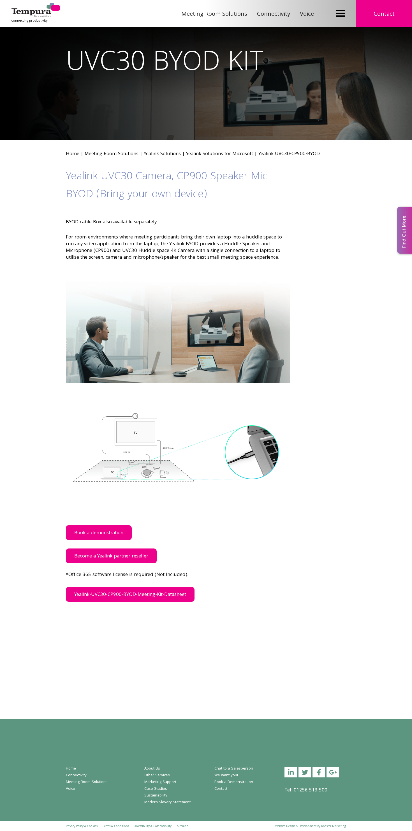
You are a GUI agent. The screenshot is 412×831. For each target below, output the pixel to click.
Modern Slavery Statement (167, 802)
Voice (307, 14)
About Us (152, 769)
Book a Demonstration (233, 782)
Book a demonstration (98, 533)
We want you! (226, 775)
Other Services (157, 775)
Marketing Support (160, 782)
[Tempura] (35, 7)
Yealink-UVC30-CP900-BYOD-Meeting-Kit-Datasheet (130, 595)
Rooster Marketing (333, 826)
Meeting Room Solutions (214, 14)
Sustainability (155, 796)
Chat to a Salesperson (233, 769)
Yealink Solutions (162, 154)
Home (72, 154)
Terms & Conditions (116, 826)
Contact (384, 14)
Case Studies (155, 789)
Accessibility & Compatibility (153, 826)
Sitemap (182, 826)
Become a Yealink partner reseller (111, 556)
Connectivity (273, 14)
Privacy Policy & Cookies (82, 826)
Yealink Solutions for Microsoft (219, 154)
